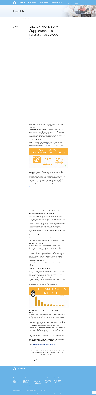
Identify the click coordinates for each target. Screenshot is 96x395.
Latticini (14, 379)
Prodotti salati (25, 384)
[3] (52, 250)
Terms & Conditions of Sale (17, 390)
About (69, 2)
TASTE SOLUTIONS (16, 375)
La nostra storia (47, 377)
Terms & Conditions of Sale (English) (18, 393)
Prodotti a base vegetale (15, 382)
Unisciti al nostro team (48, 382)
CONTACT (70, 375)
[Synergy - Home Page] (17, 2)
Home (14, 18)
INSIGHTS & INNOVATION (36, 375)
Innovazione (36, 378)
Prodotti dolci (25, 382)
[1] (47, 144)
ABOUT (46, 375)
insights (17, 27)
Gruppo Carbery (48, 384)
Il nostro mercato (57, 384)
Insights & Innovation (57, 3)
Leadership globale (48, 380)
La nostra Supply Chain (57, 382)
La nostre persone (57, 380)
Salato (14, 380)
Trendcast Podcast (37, 383)
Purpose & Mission (48, 379)
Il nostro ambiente (57, 377)
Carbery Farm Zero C (58, 385)
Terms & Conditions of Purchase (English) (33, 393)
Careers (76, 2)
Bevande (24, 377)
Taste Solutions (32, 3)
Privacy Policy (43, 390)
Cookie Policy (53, 393)
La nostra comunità (57, 379)
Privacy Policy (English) (44, 393)
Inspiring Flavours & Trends (37, 382)
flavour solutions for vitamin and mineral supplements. (43, 344)
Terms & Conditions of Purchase (31, 390)
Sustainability (70, 3)
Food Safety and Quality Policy (61, 393)
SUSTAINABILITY (57, 375)
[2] (33, 227)
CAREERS (65, 375)
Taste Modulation (16, 384)
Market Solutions (44, 3)
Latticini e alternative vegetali (26, 381)
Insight (35, 380)
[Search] (80, 3)
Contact (76, 3)
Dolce (14, 377)
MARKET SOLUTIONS (27, 375)
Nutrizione (24, 379)
